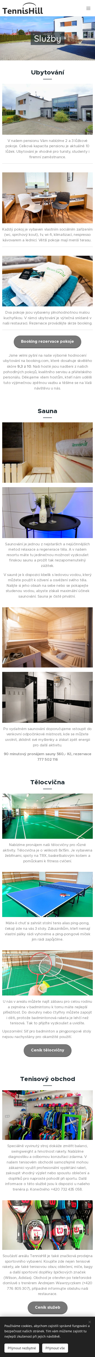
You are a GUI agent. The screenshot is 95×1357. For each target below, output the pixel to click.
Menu (88, 8)
